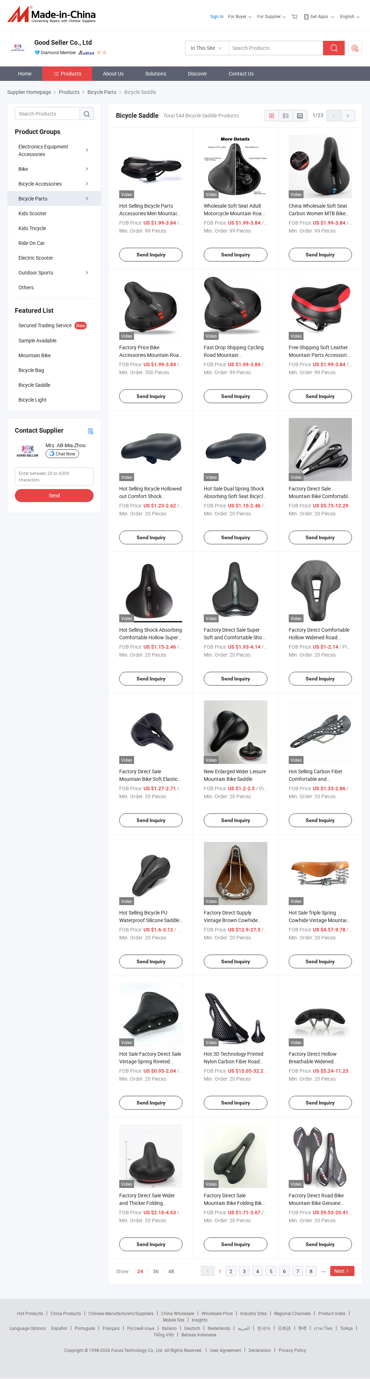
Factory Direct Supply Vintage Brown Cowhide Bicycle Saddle (231, 920)
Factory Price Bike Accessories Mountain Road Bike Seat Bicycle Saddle (150, 355)
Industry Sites (253, 1313)
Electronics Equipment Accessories (43, 150)
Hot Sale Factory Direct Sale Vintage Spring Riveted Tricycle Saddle (150, 1061)
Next (339, 1270)
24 (140, 1271)
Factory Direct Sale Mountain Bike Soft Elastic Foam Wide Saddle (148, 779)
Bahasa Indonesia (198, 1334)
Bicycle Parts (32, 198)
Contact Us (241, 73)
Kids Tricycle (32, 228)
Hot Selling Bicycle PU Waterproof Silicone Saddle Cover (149, 920)
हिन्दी (302, 1328)
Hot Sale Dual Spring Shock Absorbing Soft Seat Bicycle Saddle (234, 496)
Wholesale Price (217, 1313)
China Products (66, 1313)
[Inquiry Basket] (295, 16)
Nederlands (219, 1328)
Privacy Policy (292, 1350)
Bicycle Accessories (40, 183)
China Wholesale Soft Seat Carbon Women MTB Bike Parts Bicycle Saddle (318, 213)
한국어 (263, 1328)
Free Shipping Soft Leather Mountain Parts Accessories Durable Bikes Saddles (320, 355)
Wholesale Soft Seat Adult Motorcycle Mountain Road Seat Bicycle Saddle (234, 213)
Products (71, 73)
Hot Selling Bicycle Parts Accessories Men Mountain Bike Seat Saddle (149, 213)
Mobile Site (173, 1320)
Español (59, 1328)
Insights (199, 1320)
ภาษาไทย (323, 1328)
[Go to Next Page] (348, 115)
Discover (197, 73)
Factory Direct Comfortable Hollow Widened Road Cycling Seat (319, 637)
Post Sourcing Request (355, 48)
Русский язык (140, 1328)
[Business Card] (91, 431)
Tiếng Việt (164, 1334)
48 (171, 1271)
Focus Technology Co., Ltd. (137, 1350)
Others (26, 287)
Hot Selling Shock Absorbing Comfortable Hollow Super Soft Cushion (150, 637)
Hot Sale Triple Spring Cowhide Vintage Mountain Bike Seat (319, 920)
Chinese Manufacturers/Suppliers (121, 1313)
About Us (113, 73)
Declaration (260, 1350)
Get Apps (319, 16)
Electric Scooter (35, 257)
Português (85, 1328)
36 (156, 1271)
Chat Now (65, 454)
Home (24, 73)
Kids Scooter (32, 213)
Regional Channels (292, 1313)
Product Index (331, 1313)
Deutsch (192, 1328)
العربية (244, 1328)
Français (111, 1328)
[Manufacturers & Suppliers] (53, 14)
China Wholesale (177, 1313)
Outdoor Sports (35, 272)
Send (54, 495)
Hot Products (30, 1313)
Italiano (169, 1328)
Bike (23, 168)
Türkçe (346, 1328)
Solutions (155, 73)
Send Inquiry (151, 255)
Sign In (217, 16)
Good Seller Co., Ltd (63, 42)
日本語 (284, 1328)
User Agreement (225, 1350)
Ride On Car (31, 242)
